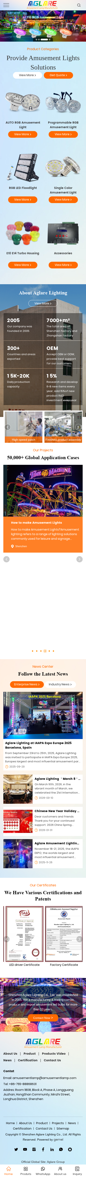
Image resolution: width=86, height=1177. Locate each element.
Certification (28, 1060)
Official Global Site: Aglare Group (43, 1161)
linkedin (52, 1149)
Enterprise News (27, 684)
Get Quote (58, 75)
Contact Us (52, 1060)
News (7, 1060)
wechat (70, 1149)
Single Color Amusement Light (63, 190)
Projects (58, 1123)
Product (30, 1053)
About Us (10, 1053)
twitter (16, 1149)
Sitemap (63, 1128)
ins (34, 1149)
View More (27, 75)
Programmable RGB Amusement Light (63, 125)
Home (10, 1123)
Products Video (54, 1053)
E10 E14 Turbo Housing (22, 253)
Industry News (60, 684)
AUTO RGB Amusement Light (23, 125)
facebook (43, 1149)
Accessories (63, 253)
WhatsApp (61, 1149)
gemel (58, 1139)
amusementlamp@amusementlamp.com (44, 1078)
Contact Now (43, 1018)
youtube (25, 1149)
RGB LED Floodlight (23, 188)
